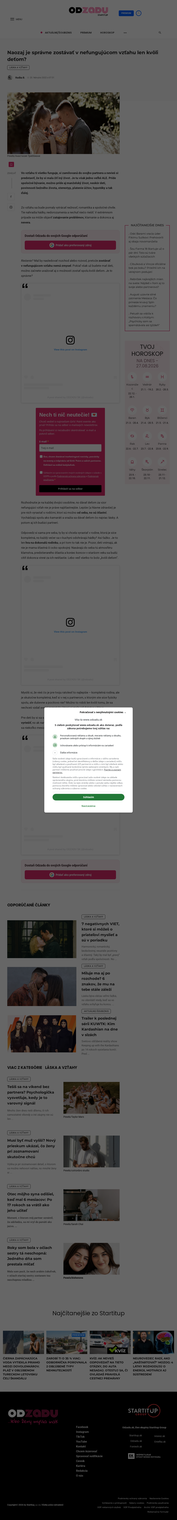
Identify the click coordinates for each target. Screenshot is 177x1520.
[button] (88, 752)
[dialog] (88, 760)
